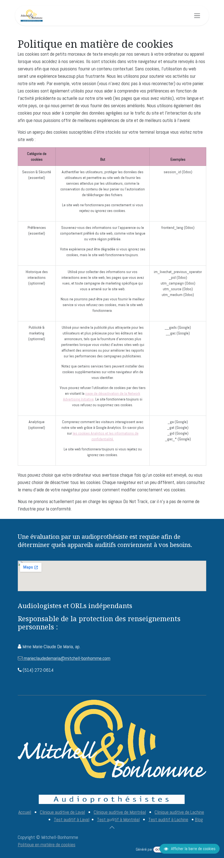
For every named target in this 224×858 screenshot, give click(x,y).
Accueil (24, 812)
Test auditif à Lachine (168, 819)
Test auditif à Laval (71, 819)
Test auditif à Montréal (118, 819)
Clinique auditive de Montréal (120, 812)
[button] (112, 827)
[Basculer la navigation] (197, 15)
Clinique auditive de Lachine (179, 812)
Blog (199, 819)
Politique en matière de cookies (46, 844)
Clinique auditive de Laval (62, 812)
